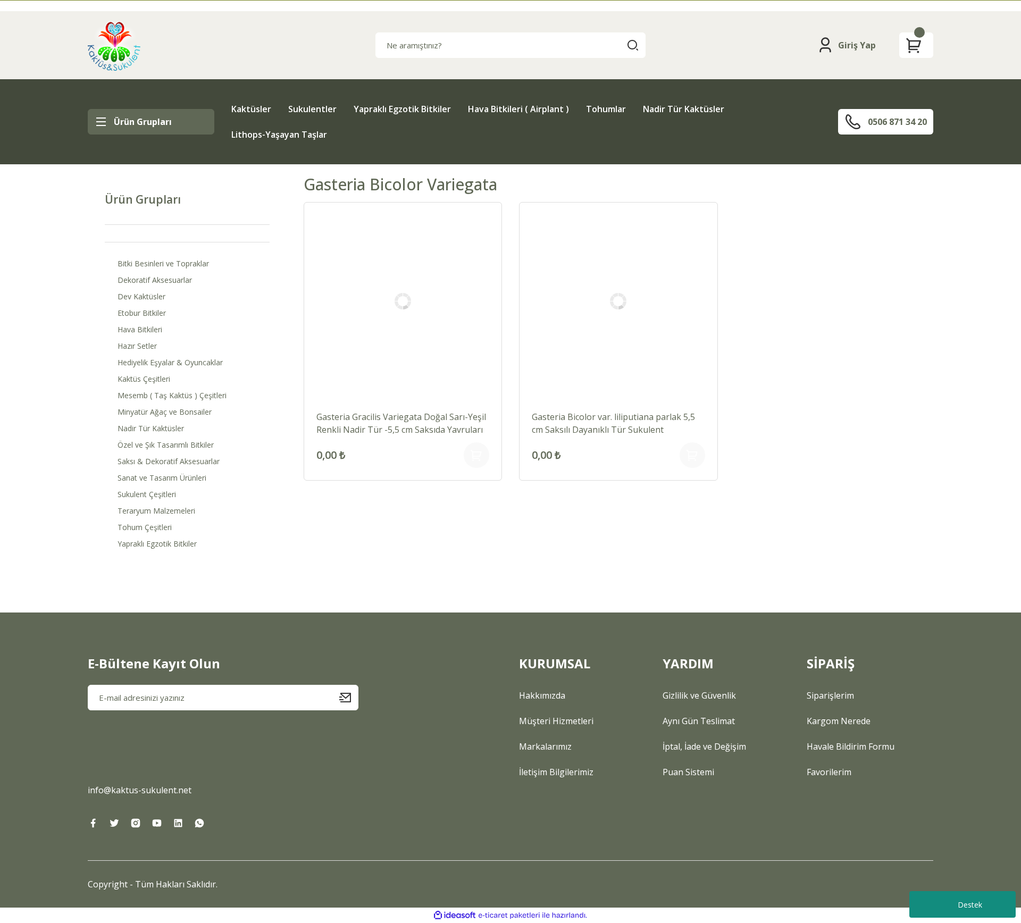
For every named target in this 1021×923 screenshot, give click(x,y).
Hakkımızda (542, 695)
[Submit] (348, 697)
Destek (970, 905)
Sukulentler (312, 109)
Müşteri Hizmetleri (556, 721)
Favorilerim (829, 772)
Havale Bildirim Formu (850, 746)
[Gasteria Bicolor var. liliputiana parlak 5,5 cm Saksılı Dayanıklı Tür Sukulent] (618, 301)
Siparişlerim (830, 695)
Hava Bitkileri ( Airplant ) (518, 109)
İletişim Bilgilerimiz (556, 772)
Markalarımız (545, 746)
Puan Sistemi (688, 772)
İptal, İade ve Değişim (704, 746)
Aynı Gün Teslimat (699, 721)
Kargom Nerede (839, 721)
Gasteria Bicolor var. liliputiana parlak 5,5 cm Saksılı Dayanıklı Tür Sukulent (613, 423)
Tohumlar (606, 109)
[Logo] (114, 45)
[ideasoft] (454, 915)
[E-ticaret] (509, 915)
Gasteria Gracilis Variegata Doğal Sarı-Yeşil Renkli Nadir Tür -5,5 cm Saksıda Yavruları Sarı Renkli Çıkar (401, 423)
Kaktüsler (251, 109)
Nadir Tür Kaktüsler (683, 109)
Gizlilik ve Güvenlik (699, 695)
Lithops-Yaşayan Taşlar (279, 134)
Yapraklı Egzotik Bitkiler (402, 109)
